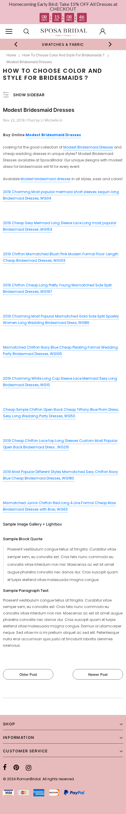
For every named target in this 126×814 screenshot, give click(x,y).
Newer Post (98, 674)
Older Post (28, 674)
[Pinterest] (16, 767)
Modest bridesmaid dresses (46, 178)
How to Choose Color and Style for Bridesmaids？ (63, 55)
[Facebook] (5, 767)
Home (11, 55)
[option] (63, 44)
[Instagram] (28, 767)
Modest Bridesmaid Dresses (53, 134)
